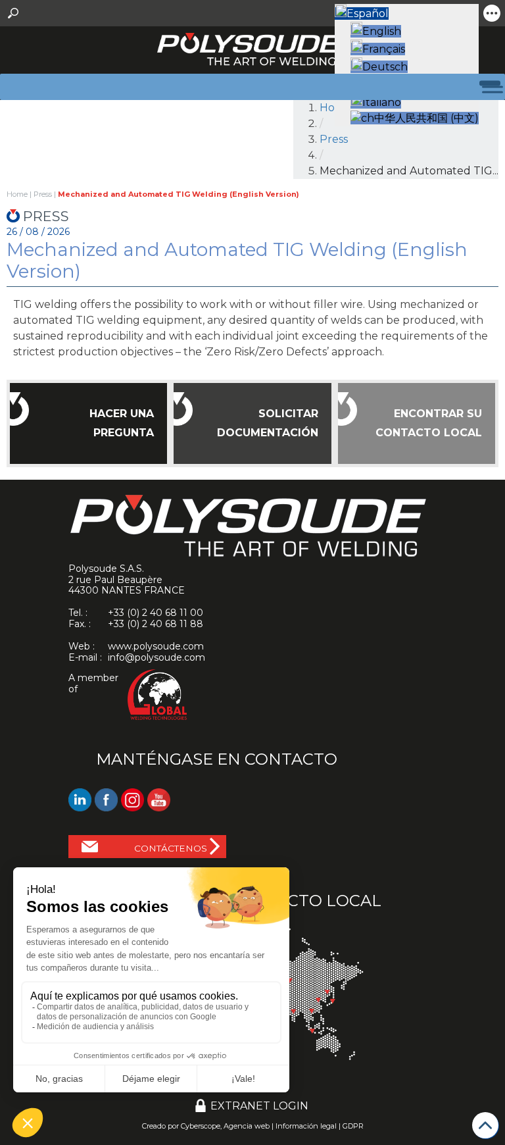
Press (334, 139)
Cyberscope (200, 1126)
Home (17, 194)
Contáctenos (170, 848)
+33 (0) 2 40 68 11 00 (155, 613)
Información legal (306, 1126)
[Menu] (484, 86)
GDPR (353, 1126)
